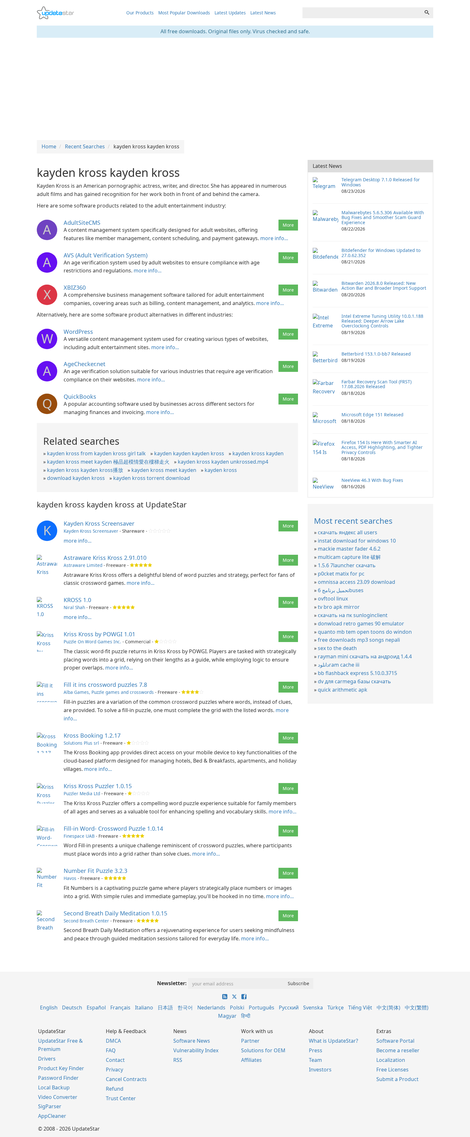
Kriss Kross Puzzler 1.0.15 (98, 786)
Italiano (144, 1007)
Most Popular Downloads (184, 13)
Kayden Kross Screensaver (99, 523)
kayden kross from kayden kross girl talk (96, 453)
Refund (114, 1088)
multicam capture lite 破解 (349, 557)
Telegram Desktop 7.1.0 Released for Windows (380, 181)
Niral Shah (74, 607)
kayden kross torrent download (151, 478)
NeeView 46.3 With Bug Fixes (372, 480)
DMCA (113, 1040)
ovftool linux (333, 598)
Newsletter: (172, 983)
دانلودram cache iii (338, 664)
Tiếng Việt (360, 1007)
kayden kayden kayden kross (189, 453)
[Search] (426, 12)
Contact (115, 1059)
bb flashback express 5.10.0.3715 (357, 673)
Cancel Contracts (126, 1079)
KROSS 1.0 (77, 600)
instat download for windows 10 (357, 540)
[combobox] (361, 12)
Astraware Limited (83, 565)
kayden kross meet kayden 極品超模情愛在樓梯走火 (108, 461)
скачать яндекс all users (347, 532)
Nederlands (211, 1007)
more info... (274, 238)
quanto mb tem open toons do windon (365, 631)
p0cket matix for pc (341, 573)
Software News (191, 1040)
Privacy (114, 1069)
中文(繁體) (416, 1007)
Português (261, 1007)
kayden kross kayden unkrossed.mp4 (223, 461)
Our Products (140, 13)
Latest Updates (230, 13)
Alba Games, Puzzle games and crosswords (109, 692)
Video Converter (57, 1097)
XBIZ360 (75, 287)
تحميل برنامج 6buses (341, 590)
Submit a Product (397, 1079)
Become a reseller (397, 1050)
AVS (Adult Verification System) (105, 255)
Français (120, 1007)
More (288, 225)
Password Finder (58, 1077)
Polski (237, 1007)
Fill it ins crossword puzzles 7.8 (105, 684)
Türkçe (335, 1007)
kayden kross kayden (258, 453)
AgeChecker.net (85, 364)
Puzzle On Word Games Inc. (92, 642)
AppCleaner (52, 1115)
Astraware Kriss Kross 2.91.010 (105, 557)
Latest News (263, 13)
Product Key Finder (61, 1068)
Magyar (227, 1015)
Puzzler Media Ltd (82, 793)
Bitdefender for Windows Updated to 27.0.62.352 (380, 252)
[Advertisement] (235, 89)
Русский (289, 1007)
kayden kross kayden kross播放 (85, 470)
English (49, 1007)
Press (315, 1050)
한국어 (185, 1007)
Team (315, 1059)
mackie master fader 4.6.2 (349, 548)
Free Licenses (392, 1069)
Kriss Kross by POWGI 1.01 (99, 634)
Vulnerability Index (195, 1050)
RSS (177, 1059)
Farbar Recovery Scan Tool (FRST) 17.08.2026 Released (376, 384)
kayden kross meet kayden (163, 470)
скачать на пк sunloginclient (353, 615)
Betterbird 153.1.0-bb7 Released (376, 354)
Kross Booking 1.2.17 (92, 735)
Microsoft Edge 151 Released (372, 415)
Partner (250, 1040)
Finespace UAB (79, 836)
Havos (70, 878)
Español (96, 1007)
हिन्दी (245, 1015)
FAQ (111, 1050)
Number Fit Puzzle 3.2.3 (95, 870)
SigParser (49, 1106)
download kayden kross (76, 478)
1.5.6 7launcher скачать (347, 565)
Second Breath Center (86, 921)
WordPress (78, 331)
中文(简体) (388, 1007)
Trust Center (121, 1098)
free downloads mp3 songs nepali (359, 639)
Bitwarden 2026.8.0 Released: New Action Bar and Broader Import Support (383, 285)
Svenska (313, 1007)
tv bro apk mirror (339, 606)
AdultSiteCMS (82, 222)
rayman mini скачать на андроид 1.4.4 (365, 656)
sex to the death (337, 648)
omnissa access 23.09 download (356, 581)
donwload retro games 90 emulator (361, 623)
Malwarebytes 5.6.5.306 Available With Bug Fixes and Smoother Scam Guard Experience (382, 217)
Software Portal (395, 1040)
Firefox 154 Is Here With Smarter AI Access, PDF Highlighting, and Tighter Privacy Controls (382, 447)
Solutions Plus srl (81, 743)
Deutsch (72, 1007)
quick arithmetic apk (342, 689)
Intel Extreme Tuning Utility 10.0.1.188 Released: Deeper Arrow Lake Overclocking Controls (382, 321)
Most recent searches (353, 520)
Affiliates (251, 1059)
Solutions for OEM (263, 1050)
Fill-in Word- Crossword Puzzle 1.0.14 (113, 828)
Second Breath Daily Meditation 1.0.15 (115, 913)
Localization (390, 1059)
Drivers (47, 1058)
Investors (320, 1069)
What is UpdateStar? (333, 1040)
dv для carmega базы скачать (354, 681)
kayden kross (221, 470)
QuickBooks (80, 396)
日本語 (165, 1007)
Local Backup (54, 1087)
